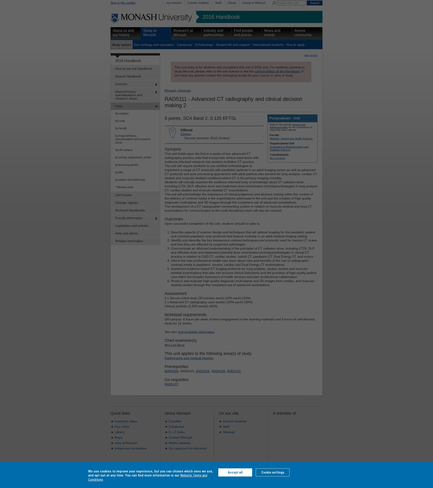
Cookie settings (272, 472)
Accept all (235, 472)
